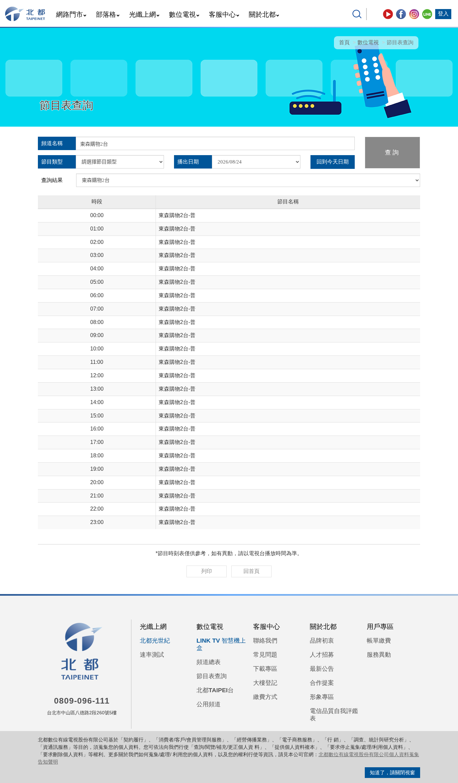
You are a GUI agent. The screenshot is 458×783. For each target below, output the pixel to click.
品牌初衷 (322, 640)
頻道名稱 (52, 143)
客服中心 (222, 14)
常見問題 (265, 654)
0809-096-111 (82, 700)
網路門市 (69, 14)
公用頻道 (208, 704)
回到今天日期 (333, 162)
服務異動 (379, 654)
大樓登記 (265, 682)
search (357, 14)
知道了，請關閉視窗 (392, 772)
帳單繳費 (379, 640)
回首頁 (251, 571)
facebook (401, 14)
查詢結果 (52, 180)
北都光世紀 (155, 640)
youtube (388, 14)
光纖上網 (142, 14)
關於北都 (262, 14)
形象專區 (322, 697)
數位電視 (182, 14)
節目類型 (52, 162)
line (427, 14)
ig (414, 14)
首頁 (344, 42)
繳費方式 (265, 697)
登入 (443, 13)
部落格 (106, 14)
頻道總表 (208, 662)
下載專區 (265, 668)
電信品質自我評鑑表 (334, 715)
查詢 (392, 152)
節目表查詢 (211, 676)
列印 (206, 571)
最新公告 (322, 668)
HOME (25, 14)
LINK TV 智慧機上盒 (221, 644)
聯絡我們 (265, 640)
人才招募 (322, 654)
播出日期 (188, 162)
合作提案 (322, 682)
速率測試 (152, 654)
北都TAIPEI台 (215, 690)
